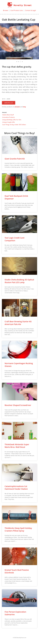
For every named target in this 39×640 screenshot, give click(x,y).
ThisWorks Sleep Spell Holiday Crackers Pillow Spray (18, 529)
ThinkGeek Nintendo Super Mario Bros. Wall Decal (17, 445)
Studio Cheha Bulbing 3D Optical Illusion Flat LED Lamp (19, 281)
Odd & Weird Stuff (8, 115)
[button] (8, 103)
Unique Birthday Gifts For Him (11, 120)
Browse (5, 10)
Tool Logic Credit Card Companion (14, 239)
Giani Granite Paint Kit (15, 158)
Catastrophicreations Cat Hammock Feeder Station (16, 487)
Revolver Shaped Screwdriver (18, 405)
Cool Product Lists (16, 10)
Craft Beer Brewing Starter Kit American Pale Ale (18, 322)
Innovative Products (8, 117)
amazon (17, 107)
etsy (24, 107)
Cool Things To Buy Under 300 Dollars (14, 124)
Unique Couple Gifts (8, 122)
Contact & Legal (30, 10)
